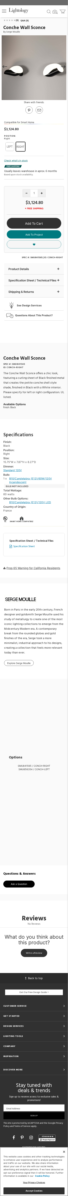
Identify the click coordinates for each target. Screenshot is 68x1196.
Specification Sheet (24, 546)
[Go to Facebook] (14, 1137)
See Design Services (29, 305)
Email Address (13, 1108)
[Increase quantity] (42, 193)
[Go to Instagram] (31, 1137)
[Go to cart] (62, 11)
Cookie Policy (42, 1176)
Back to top (35, 978)
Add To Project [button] (34, 234)
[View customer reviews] (47, 1138)
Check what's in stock (16, 160)
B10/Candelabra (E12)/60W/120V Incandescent (30, 480)
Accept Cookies (34, 1190)
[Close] (64, 1151)
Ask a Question (19, 884)
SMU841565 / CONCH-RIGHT (34, 765)
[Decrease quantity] (26, 193)
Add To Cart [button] (34, 223)
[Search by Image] (55, 12)
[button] (4, 11)
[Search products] (49, 11)
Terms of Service (22, 1126)
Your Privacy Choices (34, 1182)
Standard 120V (12, 470)
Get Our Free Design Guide (33, 992)
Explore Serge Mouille (19, 663)
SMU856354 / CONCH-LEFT (34, 769)
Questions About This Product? (34, 315)
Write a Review (34, 953)
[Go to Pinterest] (29, 113)
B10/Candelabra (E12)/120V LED (30, 502)
